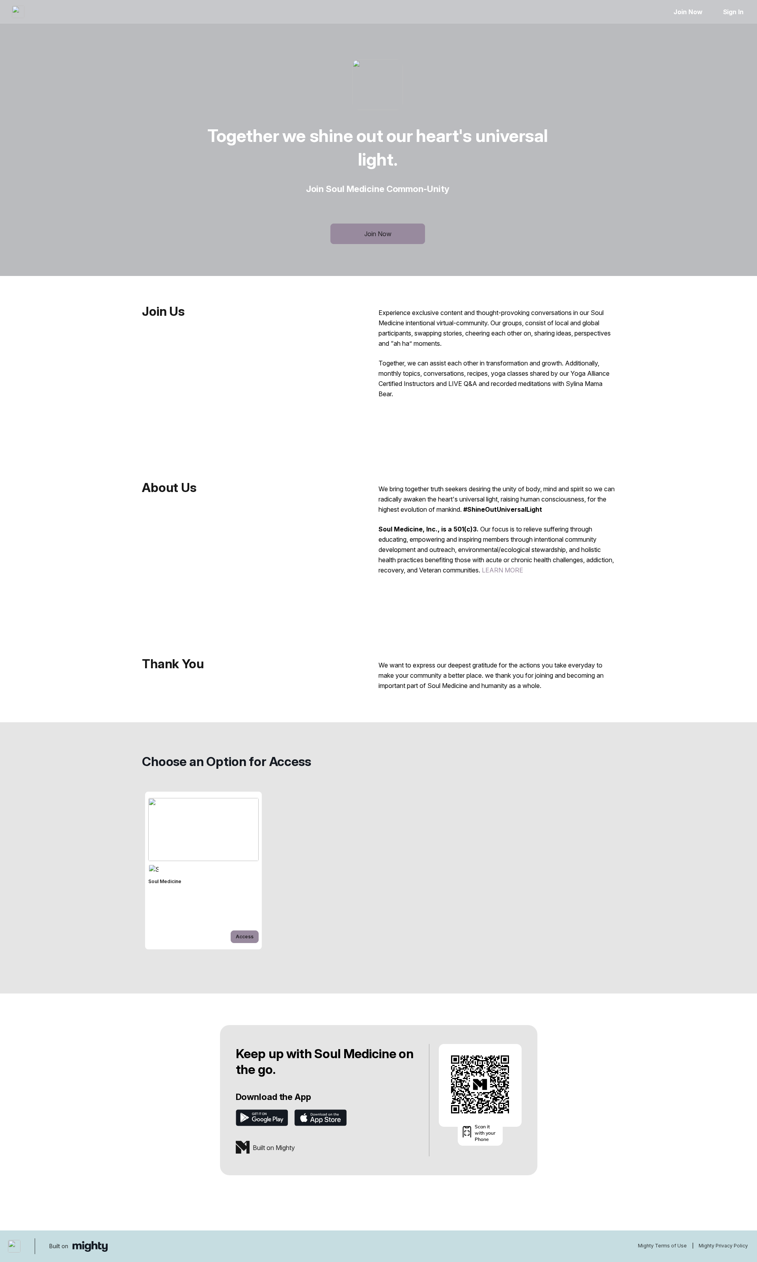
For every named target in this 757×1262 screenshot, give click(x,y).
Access (245, 937)
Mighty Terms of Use (662, 1246)
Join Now (687, 12)
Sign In (733, 12)
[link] (203, 870)
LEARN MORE (502, 570)
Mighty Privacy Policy (723, 1246)
